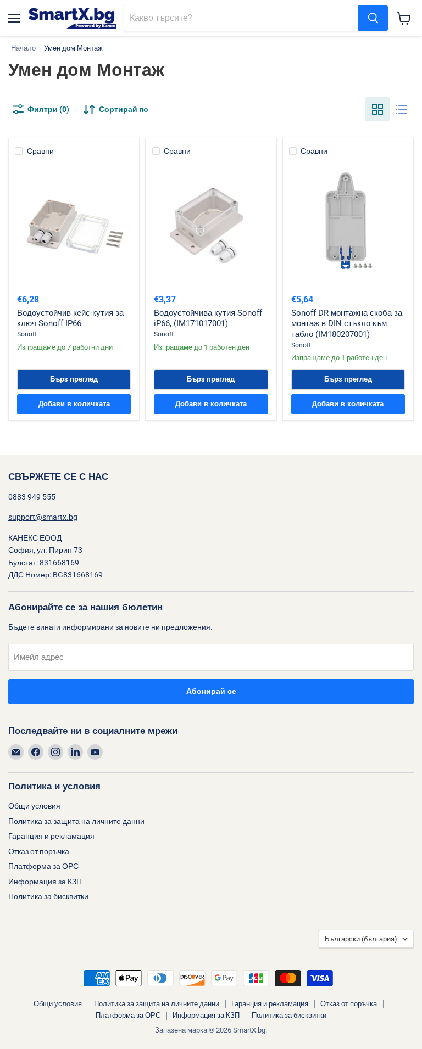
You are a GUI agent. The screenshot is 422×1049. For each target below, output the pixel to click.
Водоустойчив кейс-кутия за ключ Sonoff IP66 (70, 318)
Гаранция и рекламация (51, 836)
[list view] (402, 109)
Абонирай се (211, 691)
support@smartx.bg (42, 517)
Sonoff (27, 334)
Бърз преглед (74, 379)
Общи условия (34, 805)
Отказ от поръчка (38, 851)
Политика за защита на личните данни (76, 821)
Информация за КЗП (45, 881)
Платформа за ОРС (43, 866)
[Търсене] (373, 18)
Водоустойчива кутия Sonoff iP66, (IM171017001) (208, 318)
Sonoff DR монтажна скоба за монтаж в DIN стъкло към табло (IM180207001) (346, 323)
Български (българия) (361, 939)
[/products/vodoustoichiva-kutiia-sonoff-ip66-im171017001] (211, 223)
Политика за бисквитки (48, 896)
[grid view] (377, 109)
